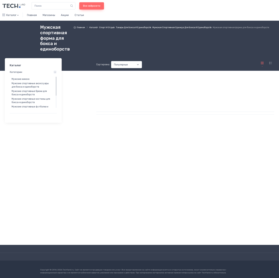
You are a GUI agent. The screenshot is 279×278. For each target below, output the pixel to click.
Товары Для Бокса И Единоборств (133, 27)
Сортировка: (103, 64)
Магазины (49, 15)
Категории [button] (16, 72)
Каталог (11, 15)
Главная (32, 15)
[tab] (270, 63)
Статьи (79, 15)
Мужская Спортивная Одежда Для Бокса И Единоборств (182, 27)
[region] (33, 92)
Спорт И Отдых (107, 27)
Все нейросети (91, 5)
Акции (65, 15)
